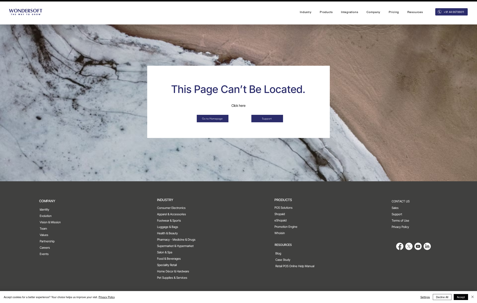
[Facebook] (399, 246)
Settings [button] (425, 297)
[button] (306, 12)
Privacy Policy (107, 297)
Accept (461, 297)
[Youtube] (418, 246)
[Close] (472, 297)
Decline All (442, 297)
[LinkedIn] (427, 246)
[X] (409, 246)
